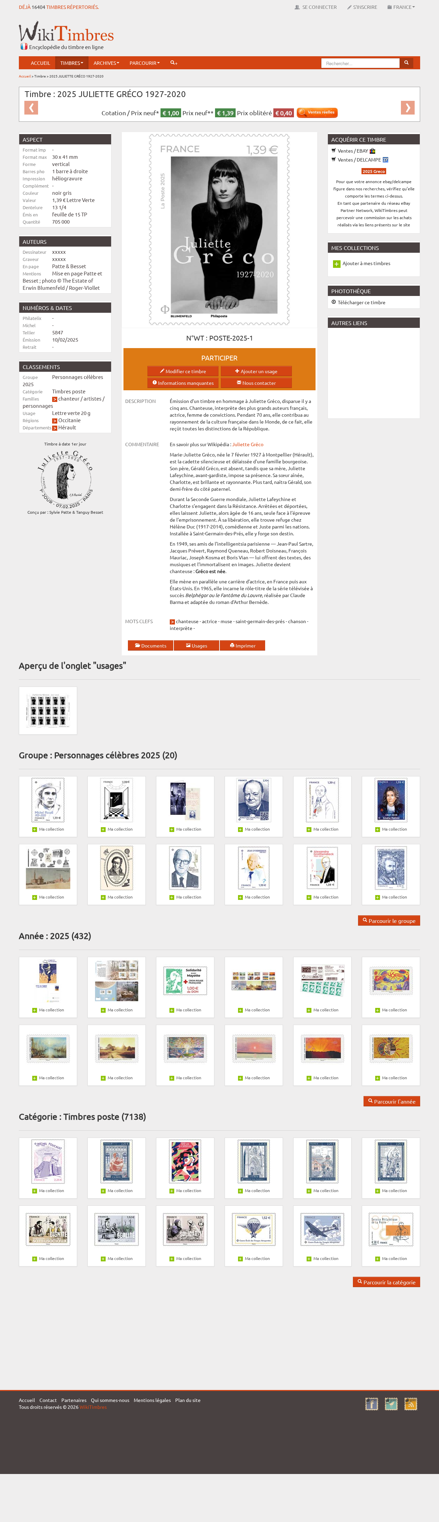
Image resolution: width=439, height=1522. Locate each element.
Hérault (67, 427)
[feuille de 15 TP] (48, 710)
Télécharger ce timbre (361, 302)
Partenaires (73, 1400)
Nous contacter (258, 383)
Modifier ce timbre (185, 371)
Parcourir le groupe (391, 920)
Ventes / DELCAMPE (359, 159)
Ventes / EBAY (353, 150)
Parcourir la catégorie (389, 1282)
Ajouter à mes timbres (366, 263)
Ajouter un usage (258, 371)
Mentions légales (152, 1400)
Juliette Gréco (247, 444)
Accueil (40, 63)
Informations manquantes (185, 383)
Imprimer (245, 645)
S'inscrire (365, 7)
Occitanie (69, 420)
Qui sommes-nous (110, 1400)
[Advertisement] (295, 36)
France (402, 7)
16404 (38, 7)
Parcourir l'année (394, 1101)
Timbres (70, 63)
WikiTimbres (93, 1407)
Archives (105, 63)
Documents (153, 645)
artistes (93, 398)
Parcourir (143, 63)
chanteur (69, 398)
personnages (38, 405)
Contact (48, 1400)
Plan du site (188, 1400)
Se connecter (319, 7)
